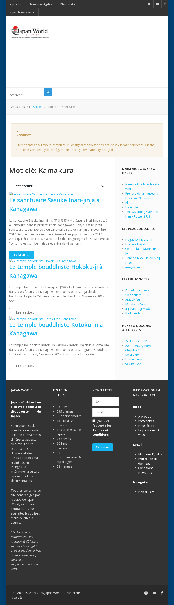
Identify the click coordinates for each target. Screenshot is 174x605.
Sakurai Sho (133, 364)
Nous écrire (146, 426)
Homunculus (134, 359)
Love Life (131, 207)
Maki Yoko (132, 355)
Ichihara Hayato (136, 244)
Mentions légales (150, 454)
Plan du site (146, 492)
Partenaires (146, 421)
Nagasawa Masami (138, 239)
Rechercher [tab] (23, 186)
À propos (144, 416)
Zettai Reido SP (136, 341)
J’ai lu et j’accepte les (102, 428)
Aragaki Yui (132, 267)
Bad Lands (132, 313)
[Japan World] (30, 32)
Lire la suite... (21, 255)
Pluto (129, 203)
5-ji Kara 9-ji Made (138, 309)
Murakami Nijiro (136, 304)
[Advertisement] (117, 51)
